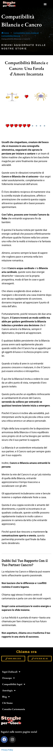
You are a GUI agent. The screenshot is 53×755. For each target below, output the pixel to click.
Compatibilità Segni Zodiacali (26, 33)
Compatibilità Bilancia (10, 36)
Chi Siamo (7, 702)
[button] (45, 4)
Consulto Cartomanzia (13, 709)
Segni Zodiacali (9, 671)
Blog (4, 696)
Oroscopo (7, 677)
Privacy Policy (7, 750)
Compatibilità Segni (12, 684)
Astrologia (7, 690)
